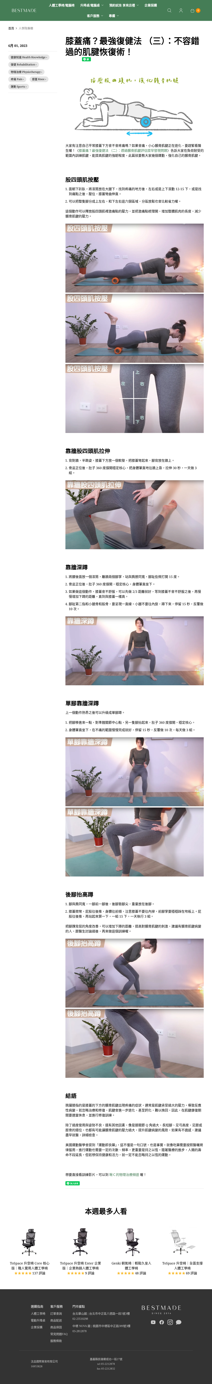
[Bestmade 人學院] (24, 10)
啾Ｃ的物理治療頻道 (123, 1174)
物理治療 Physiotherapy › (26, 72)
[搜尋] (169, 10)
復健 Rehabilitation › (23, 64)
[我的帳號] (181, 10)
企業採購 (151, 5)
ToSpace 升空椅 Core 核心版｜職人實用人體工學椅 (29, 1265)
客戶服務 (93, 16)
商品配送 (56, 1320)
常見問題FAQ (58, 1334)
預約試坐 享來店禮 (122, 5)
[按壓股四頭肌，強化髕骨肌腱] (134, 140)
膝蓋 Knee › (39, 79)
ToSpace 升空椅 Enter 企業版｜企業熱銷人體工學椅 (80, 1265)
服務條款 (56, 1340)
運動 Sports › (18, 86)
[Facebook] (161, 1323)
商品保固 (56, 1327)
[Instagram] (170, 1323)
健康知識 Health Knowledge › (29, 57)
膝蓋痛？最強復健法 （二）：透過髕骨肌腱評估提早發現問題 (123, 150)
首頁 (11, 28)
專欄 (112, 16)
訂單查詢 (56, 1313)
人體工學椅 (38, 1313)
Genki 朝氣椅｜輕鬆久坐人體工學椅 (131, 1265)
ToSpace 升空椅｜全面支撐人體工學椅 (182, 1265)
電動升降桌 (38, 1320)
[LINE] (178, 1323)
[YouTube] (153, 1323)
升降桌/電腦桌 (90, 5)
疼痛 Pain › (17, 79)
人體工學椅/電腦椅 (62, 5)
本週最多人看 (106, 1211)
